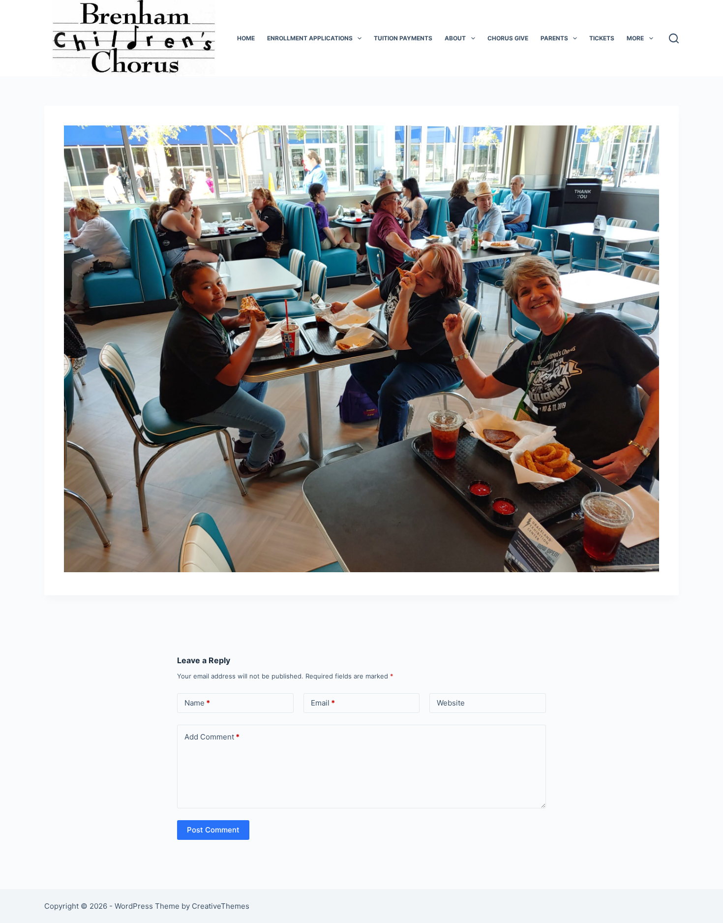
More (635, 38)
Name (197, 703)
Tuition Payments (403, 38)
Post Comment (213, 829)
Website (451, 703)
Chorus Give (507, 38)
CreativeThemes (220, 906)
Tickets (601, 38)
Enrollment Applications (310, 38)
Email (323, 703)
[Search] (674, 38)
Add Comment (212, 736)
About (455, 38)
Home (246, 38)
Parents (554, 38)
